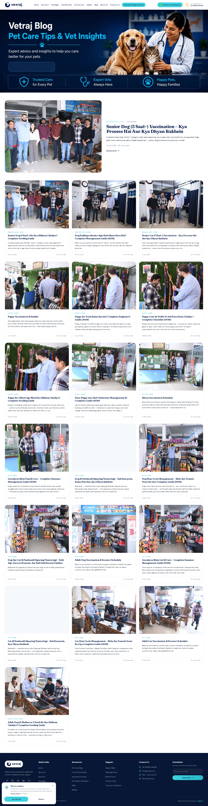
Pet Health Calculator (80, 781)
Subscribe (186, 778)
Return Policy (110, 777)
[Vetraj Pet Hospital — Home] (13, 4)
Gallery (89, 5)
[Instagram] (12, 781)
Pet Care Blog (77, 768)
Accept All (16, 799)
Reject (41, 799)
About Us (104, 5)
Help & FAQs (110, 768)
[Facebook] (7, 781)
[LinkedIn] (23, 781)
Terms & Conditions (113, 785)
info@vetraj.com (148, 771)
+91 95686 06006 (149, 767)
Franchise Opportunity (134, 5)
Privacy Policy (110, 781)
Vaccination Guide (79, 777)
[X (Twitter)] (29, 781)
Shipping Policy (111, 772)
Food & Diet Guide (79, 772)
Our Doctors (79, 5)
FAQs (74, 785)
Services (45, 5)
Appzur (200, 801)
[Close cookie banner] (52, 785)
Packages (55, 5)
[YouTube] (18, 781)
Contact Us (115, 5)
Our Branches (66, 5)
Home (36, 5)
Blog (96, 5)
